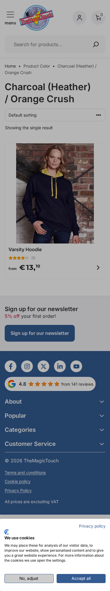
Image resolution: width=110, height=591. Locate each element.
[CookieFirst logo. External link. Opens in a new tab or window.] (6, 532)
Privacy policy (92, 526)
